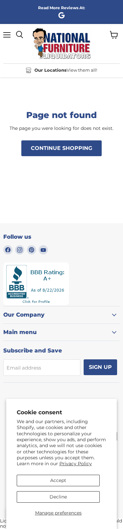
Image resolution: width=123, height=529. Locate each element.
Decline (58, 497)
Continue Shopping (61, 148)
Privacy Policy (75, 464)
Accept (58, 480)
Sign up (100, 367)
